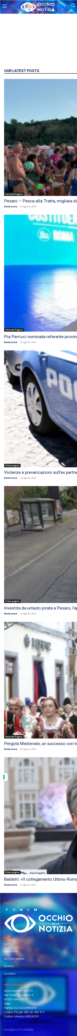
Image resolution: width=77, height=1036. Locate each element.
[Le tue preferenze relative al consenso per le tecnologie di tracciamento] (4, 777)
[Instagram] (13, 910)
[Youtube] (35, 910)
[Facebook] (6, 910)
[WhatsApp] (28, 910)
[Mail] (21, 910)
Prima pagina (12, 465)
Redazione (10, 206)
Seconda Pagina (13, 194)
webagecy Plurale (18, 1029)
